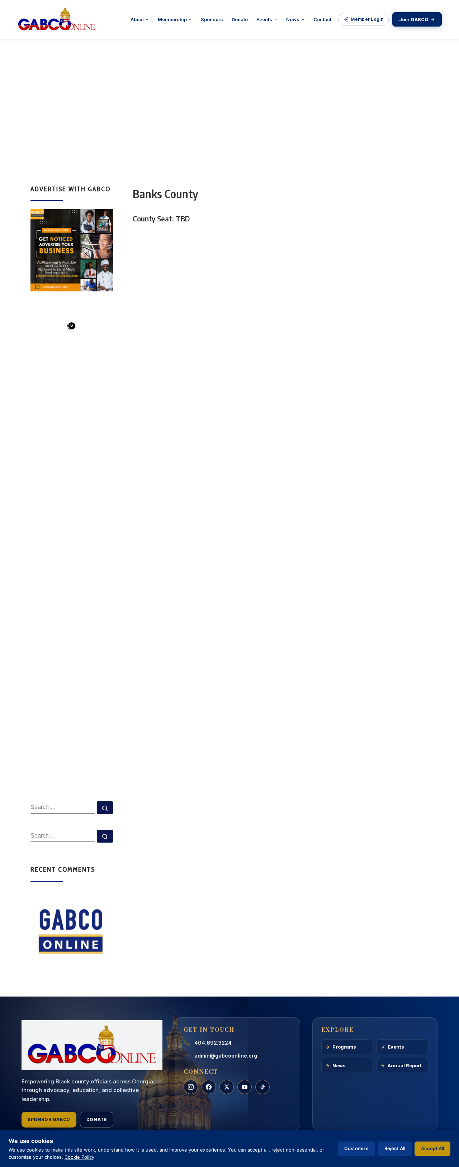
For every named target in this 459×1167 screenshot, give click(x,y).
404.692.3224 (213, 1043)
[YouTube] (244, 1087)
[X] (226, 1087)
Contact (322, 19)
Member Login (367, 19)
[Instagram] (191, 1087)
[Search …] (105, 807)
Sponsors (212, 19)
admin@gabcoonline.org (225, 1056)
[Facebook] (209, 1087)
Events (264, 19)
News (292, 19)
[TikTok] (262, 1087)
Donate (240, 19)
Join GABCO (414, 19)
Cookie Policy (79, 1157)
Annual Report (405, 1065)
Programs (344, 1047)
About (137, 19)
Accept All (432, 1148)
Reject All (394, 1148)
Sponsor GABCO (49, 1119)
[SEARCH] (62, 807)
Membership (172, 19)
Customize (356, 1148)
